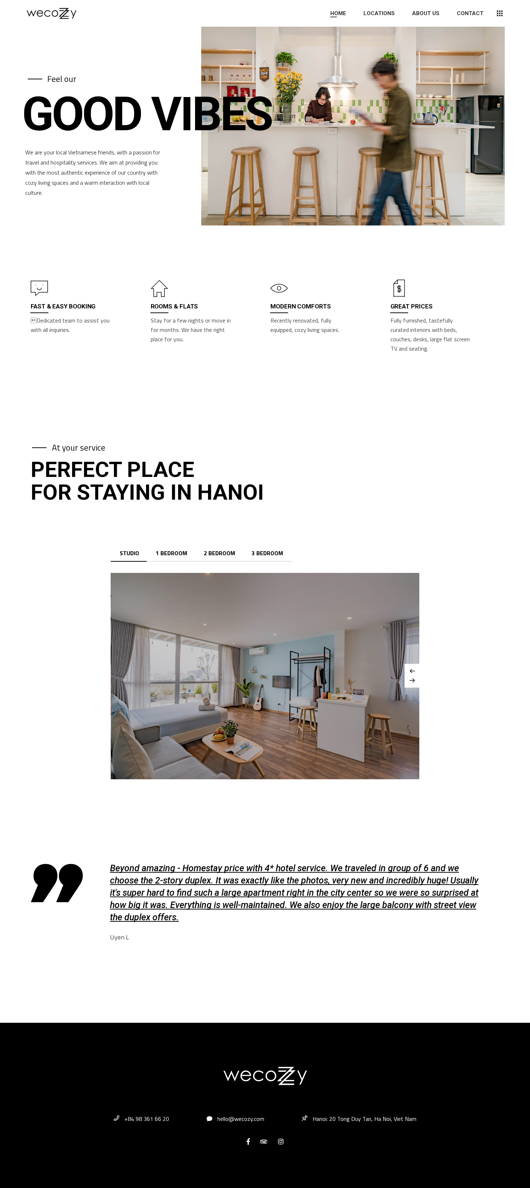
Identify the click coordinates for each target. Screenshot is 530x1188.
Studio (129, 553)
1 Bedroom (171, 553)
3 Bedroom (267, 553)
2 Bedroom (219, 553)
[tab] (129, 553)
